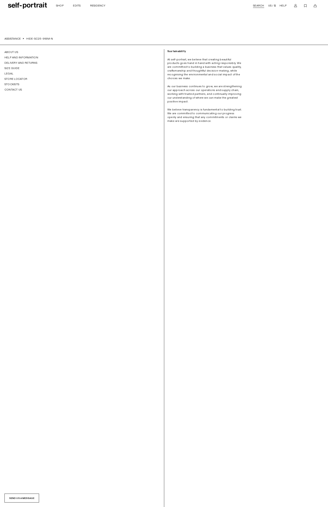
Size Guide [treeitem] (11, 68)
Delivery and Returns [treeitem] (20, 63)
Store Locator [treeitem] (15, 79)
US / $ (272, 5)
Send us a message (21, 498)
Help (283, 5)
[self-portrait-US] (27, 5)
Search (258, 5)
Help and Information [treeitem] (21, 57)
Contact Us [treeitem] (13, 89)
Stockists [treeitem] (11, 84)
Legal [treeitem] (8, 73)
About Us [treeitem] (11, 52)
